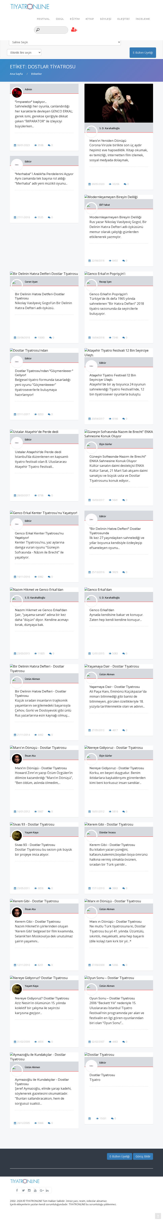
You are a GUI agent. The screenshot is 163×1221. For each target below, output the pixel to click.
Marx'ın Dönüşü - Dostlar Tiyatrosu (41, 768)
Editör (28, 161)
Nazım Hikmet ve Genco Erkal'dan (41, 610)
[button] (74, 29)
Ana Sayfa (16, 74)
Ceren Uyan (31, 281)
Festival (43, 18)
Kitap (90, 18)
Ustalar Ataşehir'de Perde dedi (38, 452)
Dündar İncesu (107, 832)
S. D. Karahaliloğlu (109, 128)
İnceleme (143, 18)
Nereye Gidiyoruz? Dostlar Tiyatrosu (42, 998)
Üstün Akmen (32, 679)
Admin (28, 89)
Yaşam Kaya (31, 832)
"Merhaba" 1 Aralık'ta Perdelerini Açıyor (44, 174)
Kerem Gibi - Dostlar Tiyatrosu (112, 845)
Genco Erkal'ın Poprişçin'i (108, 294)
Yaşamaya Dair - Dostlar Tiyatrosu (114, 687)
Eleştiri (123, 18)
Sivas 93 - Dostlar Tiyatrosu (35, 845)
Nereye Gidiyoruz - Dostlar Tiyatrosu (116, 768)
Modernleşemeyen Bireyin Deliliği (115, 217)
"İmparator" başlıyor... (31, 102)
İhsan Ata (30, 755)
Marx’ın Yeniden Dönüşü (107, 141)
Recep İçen (105, 281)
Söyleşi (106, 18)
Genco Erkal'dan (101, 610)
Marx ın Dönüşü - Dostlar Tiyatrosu (115, 921)
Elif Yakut (104, 204)
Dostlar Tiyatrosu (102, 1075)
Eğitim (75, 18)
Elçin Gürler (105, 444)
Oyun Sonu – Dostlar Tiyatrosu (112, 998)
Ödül (60, 18)
